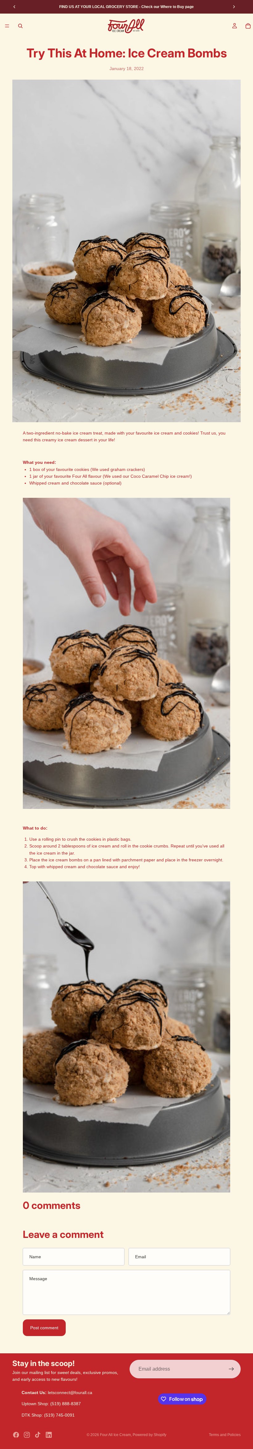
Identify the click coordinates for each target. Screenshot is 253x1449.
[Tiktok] (37, 1435)
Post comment (44, 1327)
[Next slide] (234, 7)
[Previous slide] (14, 7)
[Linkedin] (48, 1435)
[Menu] (7, 26)
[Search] (20, 26)
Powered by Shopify (149, 1435)
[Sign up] (231, 1369)
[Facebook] (16, 1435)
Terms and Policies (225, 1435)
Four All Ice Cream (115, 1435)
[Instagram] (27, 1435)
